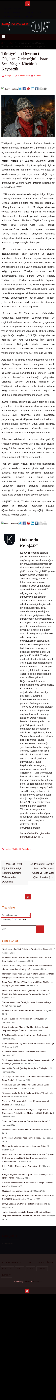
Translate (21, 918)
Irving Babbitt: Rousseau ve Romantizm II (21, 1164)
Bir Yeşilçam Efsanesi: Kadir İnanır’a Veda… (22, 1136)
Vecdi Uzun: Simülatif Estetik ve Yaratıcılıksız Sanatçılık (27, 947)
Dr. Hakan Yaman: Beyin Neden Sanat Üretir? (23, 1009)
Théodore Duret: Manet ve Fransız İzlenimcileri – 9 (25, 1120)
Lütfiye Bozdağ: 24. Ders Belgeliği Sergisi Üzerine (24, 1202)
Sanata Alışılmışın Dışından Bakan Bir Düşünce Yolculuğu (28, 1042)
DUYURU (18, 17)
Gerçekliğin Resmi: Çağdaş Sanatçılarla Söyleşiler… (26, 1066)
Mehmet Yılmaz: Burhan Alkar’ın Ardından (21, 1128)
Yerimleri (26, 848)
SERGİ (40, 13)
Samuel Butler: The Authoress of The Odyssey (23, 1017)
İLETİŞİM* (30, 17)
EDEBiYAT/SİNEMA (12, 13)
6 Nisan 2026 (24, 75)
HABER (7, 17)
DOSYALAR (29, 13)
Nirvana (27, 1280)
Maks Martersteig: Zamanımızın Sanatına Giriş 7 (24, 1144)
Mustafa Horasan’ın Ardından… (16, 1189)
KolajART (9, 75)
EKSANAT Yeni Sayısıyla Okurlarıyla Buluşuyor (23, 1050)
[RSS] (27, 3)
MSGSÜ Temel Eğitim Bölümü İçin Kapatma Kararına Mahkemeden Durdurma (12, 871)
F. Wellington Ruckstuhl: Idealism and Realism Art (24, 1033)
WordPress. (38, 1280)
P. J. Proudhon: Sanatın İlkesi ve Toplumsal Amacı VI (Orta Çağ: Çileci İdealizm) (41, 869)
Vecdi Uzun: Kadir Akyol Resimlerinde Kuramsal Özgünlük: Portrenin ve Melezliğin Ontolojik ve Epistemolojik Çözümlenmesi (28, 1156)
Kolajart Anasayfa (13, 9)
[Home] (2, 43)
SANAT (30, 9)
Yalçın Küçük (11, 848)
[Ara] (40, 927)
